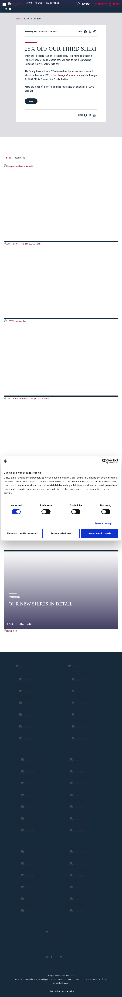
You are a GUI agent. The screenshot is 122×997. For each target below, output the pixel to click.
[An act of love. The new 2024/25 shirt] (61, 280)
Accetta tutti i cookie (99, 533)
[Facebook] (51, 957)
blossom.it (65, 983)
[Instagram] (47, 957)
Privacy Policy (54, 991)
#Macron (22, 624)
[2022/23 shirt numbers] (61, 357)
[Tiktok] (65, 957)
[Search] (6, 9)
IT (10, 9)
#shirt (31, 101)
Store (116, 4)
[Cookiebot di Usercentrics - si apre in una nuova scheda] (104, 461)
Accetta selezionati (61, 533)
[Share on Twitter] (90, 31)
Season (39, 3)
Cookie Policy (68, 991)
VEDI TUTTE (20, 158)
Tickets (102, 4)
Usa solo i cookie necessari (22, 533)
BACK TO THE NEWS (32, 19)
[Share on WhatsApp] (94, 31)
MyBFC (86, 4)
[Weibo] (74, 957)
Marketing (52, 3)
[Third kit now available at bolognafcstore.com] (61, 435)
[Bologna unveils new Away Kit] (61, 202)
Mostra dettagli (103, 523)
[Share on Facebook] (85, 31)
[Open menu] (4, 5)
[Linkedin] (61, 957)
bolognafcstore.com (69, 75)
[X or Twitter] (56, 957)
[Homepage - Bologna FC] (17, 4)
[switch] (46, 511)
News (29, 3)
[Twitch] (69, 957)
